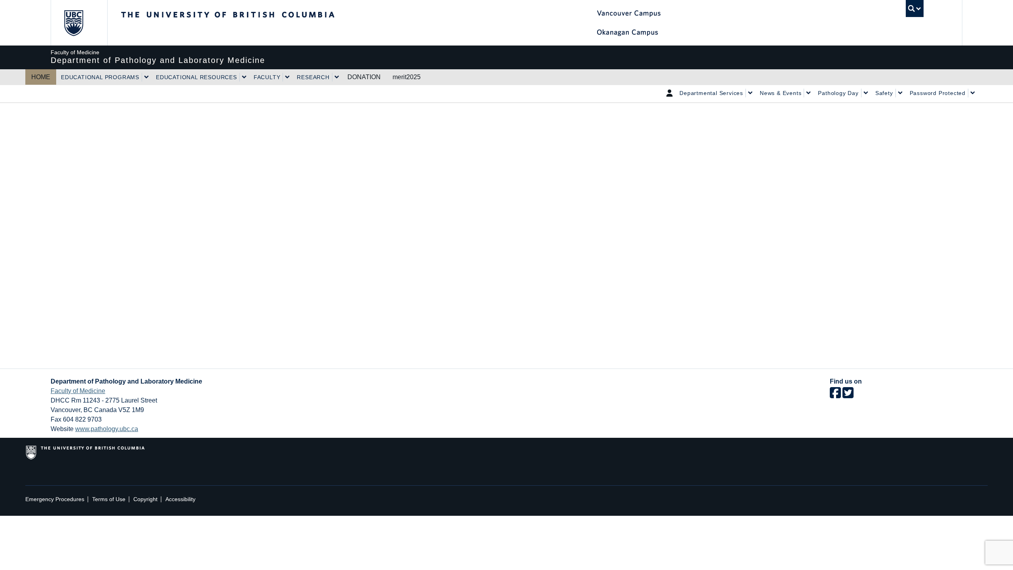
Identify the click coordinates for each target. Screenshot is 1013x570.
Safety (884, 93)
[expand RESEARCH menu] (336, 77)
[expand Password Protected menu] (972, 93)
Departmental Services (711, 93)
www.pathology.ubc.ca (106, 429)
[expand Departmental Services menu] (750, 93)
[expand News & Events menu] (808, 93)
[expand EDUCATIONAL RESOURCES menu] (244, 77)
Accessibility (180, 499)
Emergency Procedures (54, 499)
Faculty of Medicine (78, 391)
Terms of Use (108, 499)
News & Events (780, 93)
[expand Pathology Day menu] (866, 93)
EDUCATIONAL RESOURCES (196, 77)
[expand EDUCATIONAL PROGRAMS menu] (146, 77)
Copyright (145, 499)
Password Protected (938, 93)
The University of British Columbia (73, 23)
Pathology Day (838, 93)
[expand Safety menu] (900, 93)
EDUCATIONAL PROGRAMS (100, 77)
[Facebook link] (835, 395)
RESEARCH (313, 77)
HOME (40, 77)
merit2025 (407, 77)
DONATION (364, 77)
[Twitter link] (848, 395)
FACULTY (267, 77)
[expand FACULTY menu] (287, 77)
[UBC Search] (915, 8)
